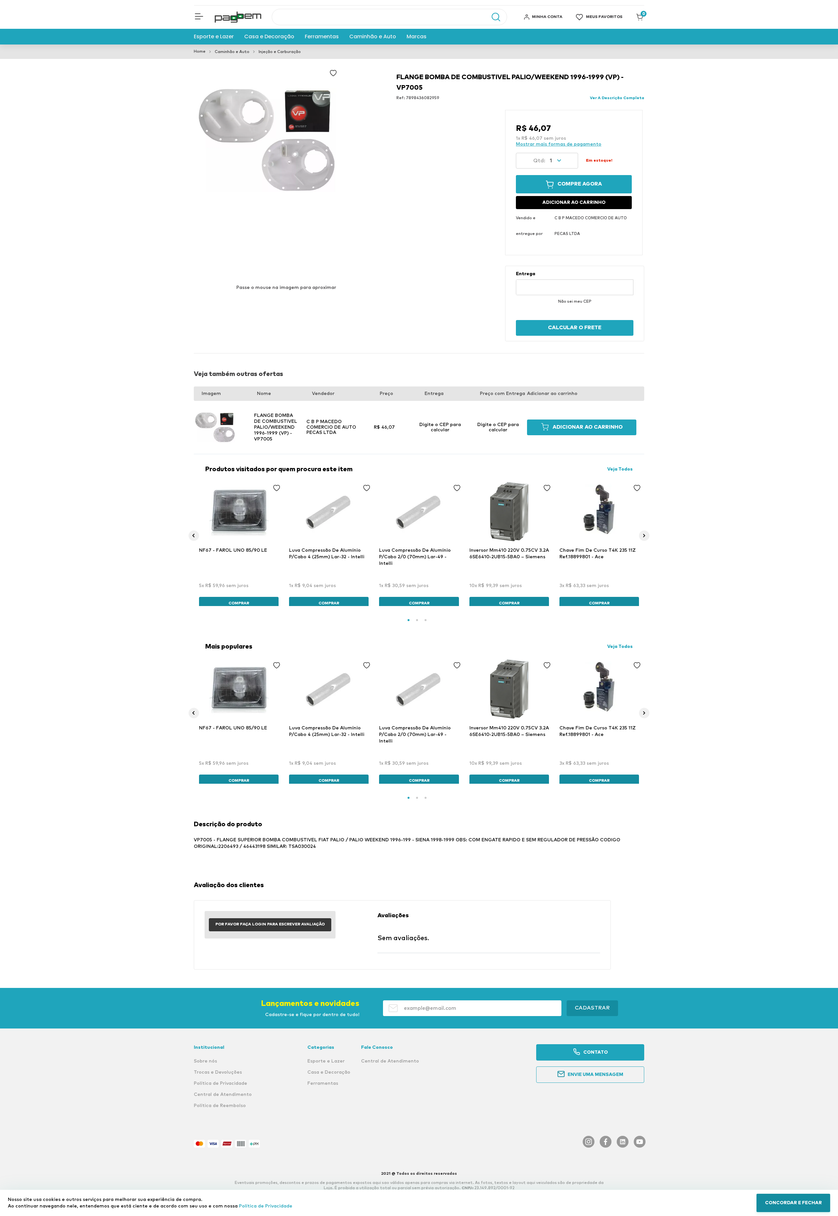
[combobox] (389, 17)
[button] (199, 17)
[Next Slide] (644, 535)
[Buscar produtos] (492, 17)
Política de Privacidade (265, 1206)
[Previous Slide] (194, 535)
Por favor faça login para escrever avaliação (270, 924)
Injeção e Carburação (280, 52)
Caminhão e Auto (232, 52)
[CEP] (574, 283)
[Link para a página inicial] (200, 51)
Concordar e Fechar (793, 1203)
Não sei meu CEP (575, 302)
